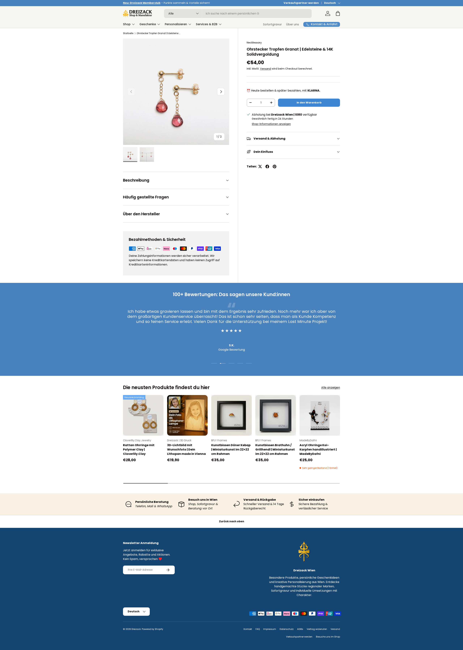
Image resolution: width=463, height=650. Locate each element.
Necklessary (254, 42)
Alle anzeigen (330, 387)
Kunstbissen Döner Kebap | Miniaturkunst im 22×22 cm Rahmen (230, 449)
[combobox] (238, 13)
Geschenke (147, 24)
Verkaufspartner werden (301, 3)
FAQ (258, 629)
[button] (338, 13)
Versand (265, 68)
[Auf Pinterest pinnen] (274, 166)
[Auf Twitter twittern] (260, 166)
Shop (127, 24)
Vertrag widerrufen (317, 629)
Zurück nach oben (231, 521)
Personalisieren (176, 24)
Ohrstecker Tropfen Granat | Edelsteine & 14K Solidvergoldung (158, 33)
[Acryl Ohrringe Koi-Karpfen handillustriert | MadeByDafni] (320, 415)
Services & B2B (206, 24)
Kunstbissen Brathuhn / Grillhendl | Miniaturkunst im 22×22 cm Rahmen (275, 449)
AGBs (300, 629)
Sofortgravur (272, 24)
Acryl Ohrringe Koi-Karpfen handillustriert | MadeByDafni (318, 449)
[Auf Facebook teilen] (267, 166)
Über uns (292, 24)
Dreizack (136, 629)
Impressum (269, 629)
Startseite (128, 33)
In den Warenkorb (309, 102)
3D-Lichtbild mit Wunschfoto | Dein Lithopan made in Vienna (186, 449)
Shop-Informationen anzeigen (271, 124)
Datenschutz (287, 629)
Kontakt (248, 629)
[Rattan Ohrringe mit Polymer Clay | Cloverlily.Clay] (143, 415)
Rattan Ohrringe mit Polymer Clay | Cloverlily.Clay (138, 449)
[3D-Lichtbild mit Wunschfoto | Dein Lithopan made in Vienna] (187, 415)
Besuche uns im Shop (328, 636)
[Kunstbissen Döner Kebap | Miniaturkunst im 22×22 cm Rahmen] (231, 415)
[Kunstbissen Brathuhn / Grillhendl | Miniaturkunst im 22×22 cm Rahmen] (275, 415)
